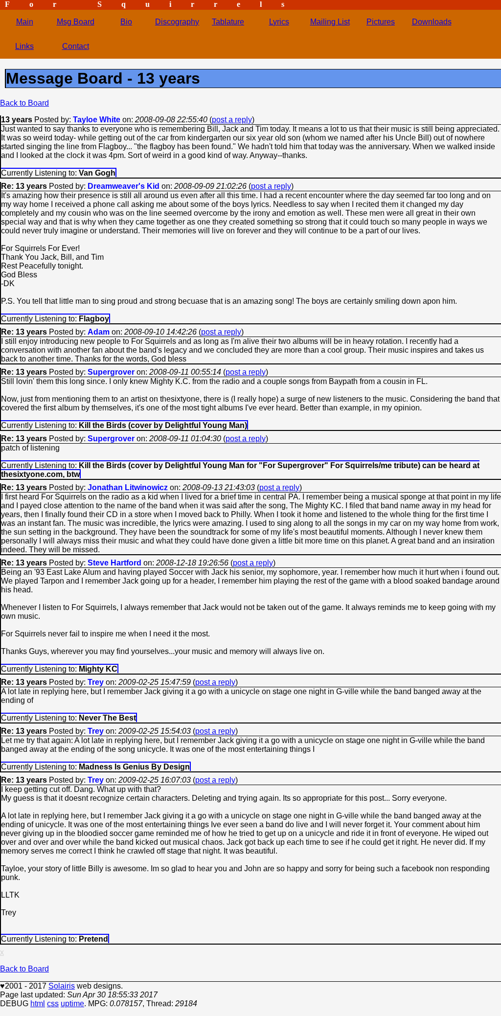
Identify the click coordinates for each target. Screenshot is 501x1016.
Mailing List (330, 22)
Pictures (380, 22)
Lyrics (279, 22)
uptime (72, 1003)
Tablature (228, 22)
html (37, 1003)
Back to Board (24, 103)
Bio (126, 22)
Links (24, 46)
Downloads (432, 22)
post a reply (232, 119)
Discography (177, 22)
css (53, 1003)
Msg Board (75, 22)
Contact (75, 46)
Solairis (61, 986)
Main (24, 22)
